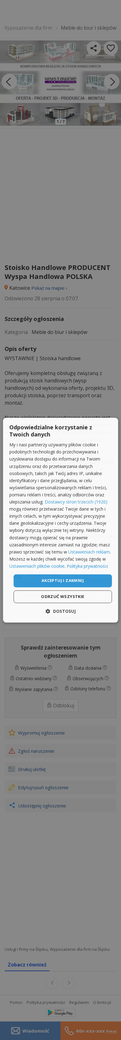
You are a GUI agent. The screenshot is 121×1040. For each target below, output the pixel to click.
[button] (61, 611)
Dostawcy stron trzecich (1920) (76, 502)
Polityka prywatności (87, 566)
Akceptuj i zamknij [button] (63, 580)
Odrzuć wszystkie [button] (62, 596)
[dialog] (60, 520)
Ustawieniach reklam (89, 552)
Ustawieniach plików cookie (37, 566)
